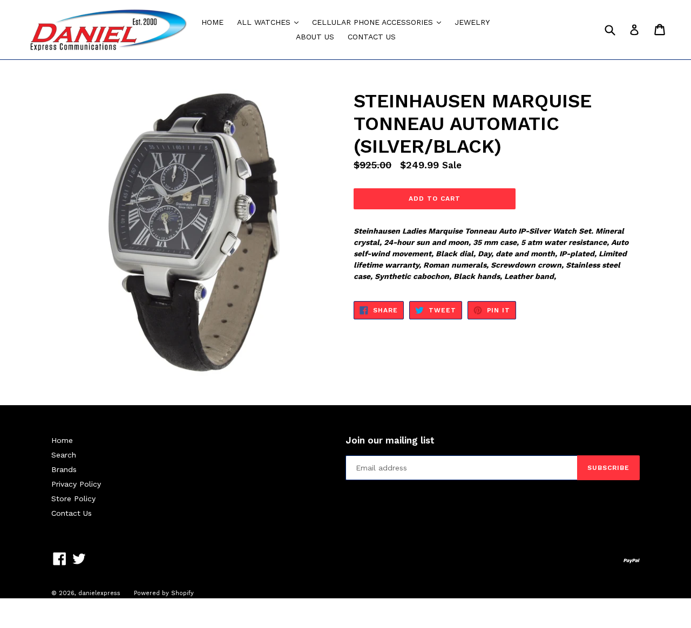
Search (63, 454)
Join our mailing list (390, 440)
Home (62, 440)
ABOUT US (315, 36)
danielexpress (99, 593)
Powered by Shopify (164, 593)
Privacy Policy (76, 484)
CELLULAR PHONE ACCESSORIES (379, 21)
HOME (212, 22)
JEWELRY (472, 22)
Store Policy (73, 498)
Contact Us (71, 513)
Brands (64, 469)
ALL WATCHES (270, 21)
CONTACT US (372, 36)
